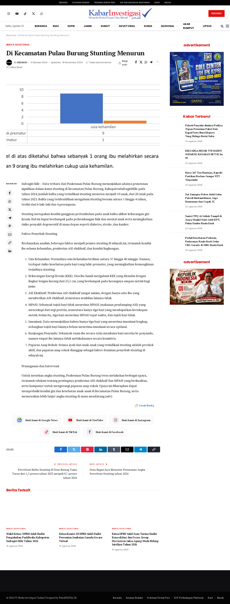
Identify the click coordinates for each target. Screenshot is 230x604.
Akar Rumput (188, 26)
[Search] (222, 26)
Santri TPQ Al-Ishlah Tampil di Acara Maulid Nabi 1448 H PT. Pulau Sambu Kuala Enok (203, 219)
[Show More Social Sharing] (157, 62)
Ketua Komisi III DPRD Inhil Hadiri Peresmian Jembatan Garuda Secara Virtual (80, 537)
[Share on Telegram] (151, 62)
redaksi (22, 62)
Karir (157, 2)
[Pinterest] (9, 226)
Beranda (63, 2)
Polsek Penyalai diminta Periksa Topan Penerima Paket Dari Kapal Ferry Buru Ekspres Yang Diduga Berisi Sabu (203, 131)
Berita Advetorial (18, 44)
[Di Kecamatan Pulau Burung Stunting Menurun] (83, 125)
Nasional (167, 26)
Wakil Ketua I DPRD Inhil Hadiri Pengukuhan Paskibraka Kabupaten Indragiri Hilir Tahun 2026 (27, 537)
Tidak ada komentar (100, 62)
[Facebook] (9, 193)
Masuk (167, 2)
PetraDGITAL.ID (68, 597)
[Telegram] (9, 217)
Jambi (88, 26)
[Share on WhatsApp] (146, 62)
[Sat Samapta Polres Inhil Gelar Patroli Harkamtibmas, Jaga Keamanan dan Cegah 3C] (176, 198)
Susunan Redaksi (80, 2)
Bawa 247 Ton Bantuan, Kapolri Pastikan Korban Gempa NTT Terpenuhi (203, 176)
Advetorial (127, 26)
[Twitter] (9, 209)
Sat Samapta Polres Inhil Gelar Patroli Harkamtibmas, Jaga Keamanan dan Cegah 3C (203, 198)
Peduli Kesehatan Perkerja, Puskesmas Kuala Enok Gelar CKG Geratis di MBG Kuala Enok (204, 241)
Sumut (105, 26)
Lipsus (207, 26)
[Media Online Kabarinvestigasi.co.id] (120, 13)
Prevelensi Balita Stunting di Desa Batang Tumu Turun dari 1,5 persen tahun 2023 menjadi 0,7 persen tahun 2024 (44, 473)
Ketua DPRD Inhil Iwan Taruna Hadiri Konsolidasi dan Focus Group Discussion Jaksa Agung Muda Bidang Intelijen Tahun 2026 (135, 539)
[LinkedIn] (9, 250)
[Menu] (227, 26)
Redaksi (216, 13)
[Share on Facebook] (136, 62)
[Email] (9, 234)
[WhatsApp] (9, 201)
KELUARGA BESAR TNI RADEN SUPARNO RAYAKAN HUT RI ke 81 (204, 154)
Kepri (71, 26)
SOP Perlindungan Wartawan (135, 2)
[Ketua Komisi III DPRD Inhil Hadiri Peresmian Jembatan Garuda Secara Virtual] (83, 510)
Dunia (148, 26)
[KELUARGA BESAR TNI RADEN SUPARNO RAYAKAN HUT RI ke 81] (176, 155)
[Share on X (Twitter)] (141, 62)
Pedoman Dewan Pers (104, 2)
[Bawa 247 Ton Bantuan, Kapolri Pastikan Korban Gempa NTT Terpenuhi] (176, 176)
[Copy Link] (9, 242)
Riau (56, 26)
